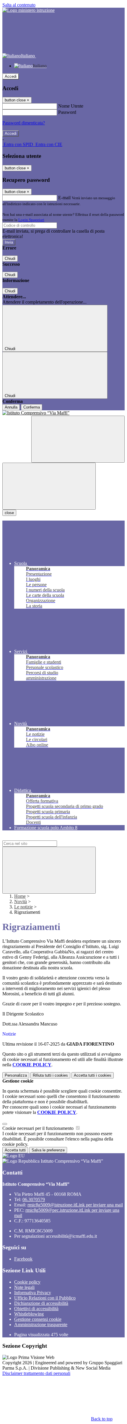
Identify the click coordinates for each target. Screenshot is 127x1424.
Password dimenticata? (23, 122)
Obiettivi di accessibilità (36, 1308)
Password (67, 112)
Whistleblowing (29, 1313)
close (9, 513)
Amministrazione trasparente (40, 1324)
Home (20, 896)
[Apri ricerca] (78, 439)
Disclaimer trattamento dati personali (36, 1373)
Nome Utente (70, 105)
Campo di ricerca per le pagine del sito (38, 837)
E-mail (64, 197)
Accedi (11, 76)
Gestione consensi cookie (37, 1319)
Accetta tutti (92, 1075)
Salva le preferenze (48, 1150)
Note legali (24, 1287)
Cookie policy (27, 1281)
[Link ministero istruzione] (28, 10)
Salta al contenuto (18, 4)
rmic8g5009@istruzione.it (75, 1204)
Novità (20, 901)
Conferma (31, 407)
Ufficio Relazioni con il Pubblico (45, 1297)
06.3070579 (33, 1199)
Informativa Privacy (32, 1292)
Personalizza (16, 1075)
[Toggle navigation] (49, 486)
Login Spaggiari (31, 220)
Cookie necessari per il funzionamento (38, 1128)
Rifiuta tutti (50, 1075)
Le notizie (23, 906)
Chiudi (10, 258)
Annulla (11, 407)
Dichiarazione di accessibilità (41, 1303)
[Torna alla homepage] (63, 413)
